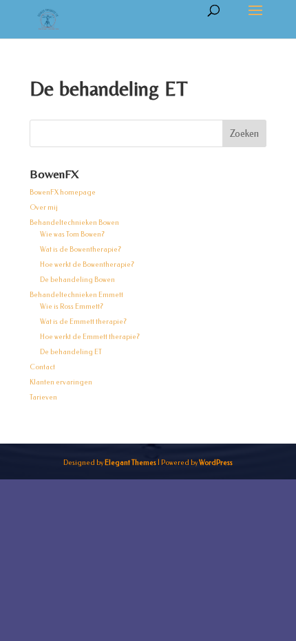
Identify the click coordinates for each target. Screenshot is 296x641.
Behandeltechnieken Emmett (76, 295)
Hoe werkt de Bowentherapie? (87, 265)
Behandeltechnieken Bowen (74, 223)
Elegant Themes (130, 463)
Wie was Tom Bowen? (72, 234)
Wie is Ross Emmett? (71, 307)
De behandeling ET (71, 352)
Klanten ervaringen (61, 382)
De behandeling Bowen (77, 280)
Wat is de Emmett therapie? (83, 322)
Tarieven (43, 397)
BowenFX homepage (63, 192)
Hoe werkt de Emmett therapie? (90, 337)
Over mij (44, 208)
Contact (42, 367)
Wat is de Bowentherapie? (80, 250)
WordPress (216, 463)
